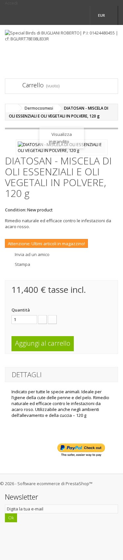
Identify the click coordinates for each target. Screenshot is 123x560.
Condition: (15, 210)
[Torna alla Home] (12, 108)
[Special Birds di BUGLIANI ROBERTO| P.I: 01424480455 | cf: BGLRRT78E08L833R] (61, 46)
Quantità (20, 310)
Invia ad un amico (32, 254)
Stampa (22, 264)
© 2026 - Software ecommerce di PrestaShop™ (46, 483)
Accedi (11, 3)
